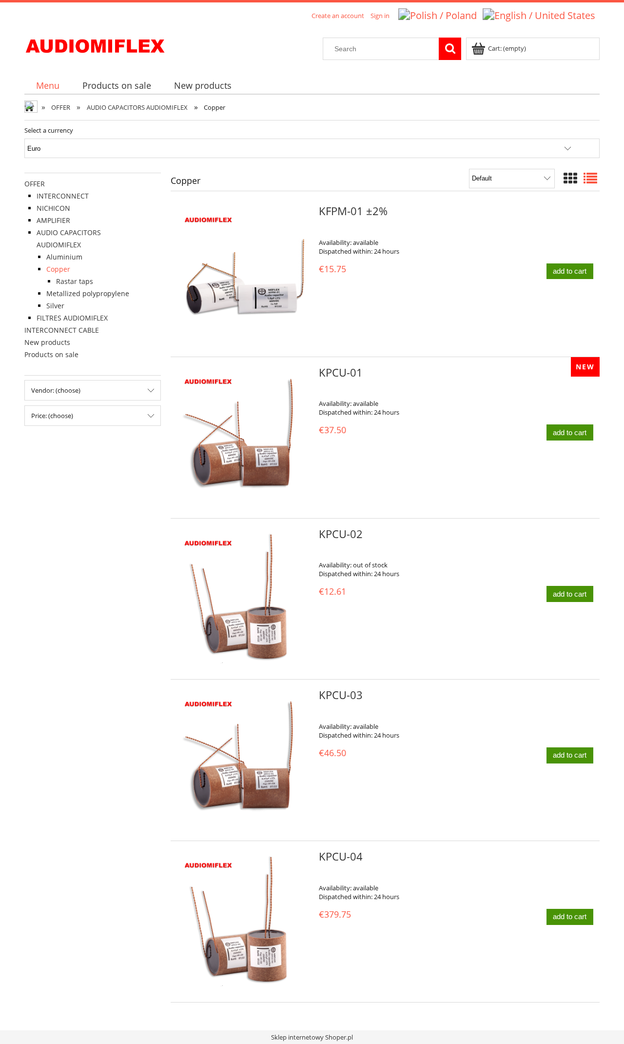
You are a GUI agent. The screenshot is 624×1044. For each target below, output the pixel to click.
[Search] (450, 49)
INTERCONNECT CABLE (61, 330)
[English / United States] (539, 14)
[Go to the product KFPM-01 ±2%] (243, 276)
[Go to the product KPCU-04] (243, 921)
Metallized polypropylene (87, 293)
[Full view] (590, 178)
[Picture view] (570, 178)
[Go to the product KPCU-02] (243, 599)
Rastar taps (74, 281)
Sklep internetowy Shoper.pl (312, 1037)
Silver (55, 305)
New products (47, 342)
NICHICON (53, 208)
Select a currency (48, 130)
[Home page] (95, 44)
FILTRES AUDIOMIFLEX (72, 317)
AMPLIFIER (53, 220)
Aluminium (64, 256)
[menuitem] (47, 85)
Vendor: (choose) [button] (55, 390)
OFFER (34, 183)
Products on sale (51, 354)
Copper (58, 269)
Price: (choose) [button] (52, 415)
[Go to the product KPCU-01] (243, 437)
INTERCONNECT (63, 196)
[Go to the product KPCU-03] (243, 760)
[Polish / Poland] (437, 14)
